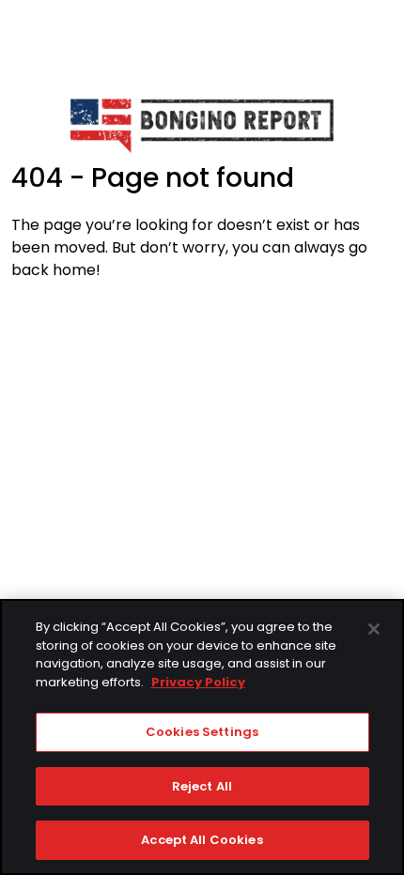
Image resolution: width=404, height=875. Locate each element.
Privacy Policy (198, 682)
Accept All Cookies (201, 840)
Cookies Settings (202, 732)
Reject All (202, 786)
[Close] (374, 629)
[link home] (202, 124)
